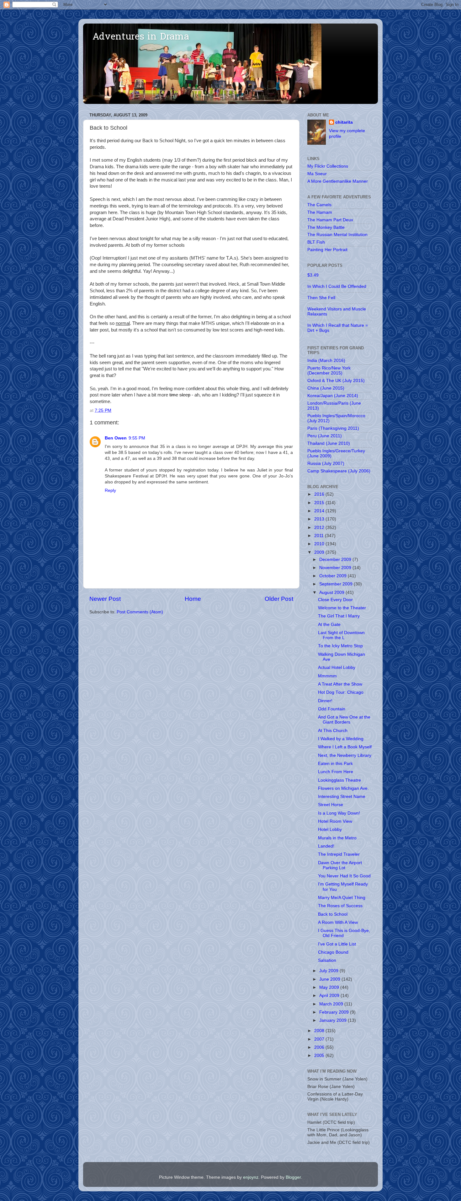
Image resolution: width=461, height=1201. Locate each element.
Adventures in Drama (141, 37)
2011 (319, 535)
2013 (320, 519)
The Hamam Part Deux (330, 220)
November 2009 (335, 567)
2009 (320, 552)
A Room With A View (338, 922)
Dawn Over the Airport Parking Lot (340, 865)
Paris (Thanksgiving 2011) (333, 428)
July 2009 (329, 970)
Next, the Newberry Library (344, 755)
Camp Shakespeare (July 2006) (338, 471)
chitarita (344, 122)
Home (193, 598)
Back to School (332, 914)
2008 (320, 1030)
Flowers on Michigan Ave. (343, 788)
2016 (320, 494)
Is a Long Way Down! (339, 813)
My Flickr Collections (327, 166)
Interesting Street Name (341, 796)
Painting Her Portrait (327, 249)
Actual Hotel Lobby (336, 667)
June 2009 (330, 979)
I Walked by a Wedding (340, 738)
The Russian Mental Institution (337, 234)
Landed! (326, 846)
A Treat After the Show (340, 684)
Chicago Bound (333, 952)
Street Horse (330, 804)
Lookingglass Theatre (339, 780)
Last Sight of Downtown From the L (341, 635)
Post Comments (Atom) (140, 612)
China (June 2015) (325, 388)
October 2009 (333, 576)
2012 (320, 527)
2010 (320, 543)
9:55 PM (137, 438)
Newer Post (105, 598)
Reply (110, 490)
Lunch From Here (335, 771)
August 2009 (332, 592)
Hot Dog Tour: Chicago (340, 692)
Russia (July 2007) (325, 463)
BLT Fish (316, 242)
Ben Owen (116, 438)
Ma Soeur (317, 173)
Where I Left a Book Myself (345, 747)
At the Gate (329, 624)
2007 (320, 1039)
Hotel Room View (335, 821)
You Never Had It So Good (344, 876)
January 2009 (333, 1020)
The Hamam (319, 212)
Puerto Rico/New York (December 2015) (329, 370)
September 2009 (336, 584)
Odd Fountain (331, 709)
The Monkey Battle (326, 227)
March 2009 (331, 1004)
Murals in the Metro (337, 838)
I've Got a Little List (337, 944)
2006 (320, 1047)
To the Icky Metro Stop (340, 646)
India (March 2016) (326, 360)
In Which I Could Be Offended (336, 286)
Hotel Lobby (330, 829)
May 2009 (329, 987)
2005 (320, 1055)
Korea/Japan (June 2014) (332, 395)
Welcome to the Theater (342, 608)
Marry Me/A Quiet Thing (341, 897)
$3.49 (313, 275)
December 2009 (335, 559)
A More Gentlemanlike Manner (337, 181)
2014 (320, 511)
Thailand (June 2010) (328, 443)
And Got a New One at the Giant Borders (344, 719)
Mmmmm (327, 676)
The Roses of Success (340, 905)
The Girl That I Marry (339, 616)
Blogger (293, 1177)
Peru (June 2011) (324, 436)
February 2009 (334, 1012)
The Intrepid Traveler (339, 854)
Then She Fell (321, 297)
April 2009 (330, 995)
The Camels (319, 204)
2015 (320, 502)
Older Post (279, 598)
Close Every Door (335, 599)
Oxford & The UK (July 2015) (336, 380)
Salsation (327, 960)
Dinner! (325, 700)
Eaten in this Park (335, 763)
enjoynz (250, 1177)
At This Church (332, 730)
